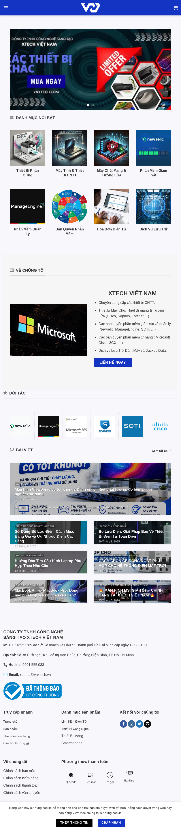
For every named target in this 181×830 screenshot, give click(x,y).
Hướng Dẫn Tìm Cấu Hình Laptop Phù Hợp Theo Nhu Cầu (48, 563)
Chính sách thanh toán (21, 785)
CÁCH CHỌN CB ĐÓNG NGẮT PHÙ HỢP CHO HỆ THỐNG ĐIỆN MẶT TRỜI (132, 563)
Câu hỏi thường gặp (17, 743)
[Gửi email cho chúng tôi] (147, 724)
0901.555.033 (33, 665)
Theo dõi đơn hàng (16, 736)
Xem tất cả (160, 450)
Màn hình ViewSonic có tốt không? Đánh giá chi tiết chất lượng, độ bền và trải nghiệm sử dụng (83, 491)
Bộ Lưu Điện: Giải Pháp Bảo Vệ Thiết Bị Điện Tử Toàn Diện (131, 533)
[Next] (162, 69)
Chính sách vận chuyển (21, 792)
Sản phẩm (10, 729)
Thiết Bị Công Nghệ (75, 729)
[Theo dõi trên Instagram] (131, 724)
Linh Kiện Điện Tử (74, 721)
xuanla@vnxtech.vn (35, 675)
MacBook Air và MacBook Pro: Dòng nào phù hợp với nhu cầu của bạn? (46, 592)
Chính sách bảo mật (19, 771)
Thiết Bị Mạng (72, 736)
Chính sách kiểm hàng (20, 778)
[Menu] (6, 7)
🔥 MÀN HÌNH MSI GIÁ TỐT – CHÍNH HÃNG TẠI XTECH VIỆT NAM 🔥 (131, 592)
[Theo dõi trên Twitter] (139, 724)
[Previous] (19, 69)
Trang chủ (10, 721)
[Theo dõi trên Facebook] (123, 724)
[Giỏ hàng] (175, 8)
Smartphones (71, 743)
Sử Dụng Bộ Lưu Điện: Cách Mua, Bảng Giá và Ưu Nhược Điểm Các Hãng (44, 536)
